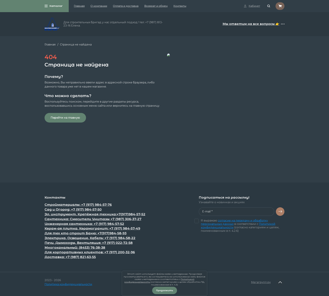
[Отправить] (280, 211)
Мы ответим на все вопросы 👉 (251, 24)
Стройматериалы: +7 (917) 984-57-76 (78, 205)
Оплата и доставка (125, 6)
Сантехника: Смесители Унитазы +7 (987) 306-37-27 (93, 219)
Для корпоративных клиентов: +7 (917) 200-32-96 (90, 252)
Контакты (179, 6)
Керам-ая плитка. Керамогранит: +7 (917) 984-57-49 (92, 228)
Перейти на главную (65, 117)
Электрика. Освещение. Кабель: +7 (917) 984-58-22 (90, 238)
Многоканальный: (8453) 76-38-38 (75, 248)
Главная (79, 6)
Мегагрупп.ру (261, 282)
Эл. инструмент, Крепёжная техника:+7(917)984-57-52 (95, 214)
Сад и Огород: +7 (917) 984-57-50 (73, 209)
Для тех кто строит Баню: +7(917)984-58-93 (85, 233)
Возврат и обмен (156, 6)
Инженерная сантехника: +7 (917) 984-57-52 (84, 224)
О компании (98, 6)
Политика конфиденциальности (68, 284)
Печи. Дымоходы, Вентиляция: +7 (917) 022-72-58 (89, 243)
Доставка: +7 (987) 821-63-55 (70, 257)
